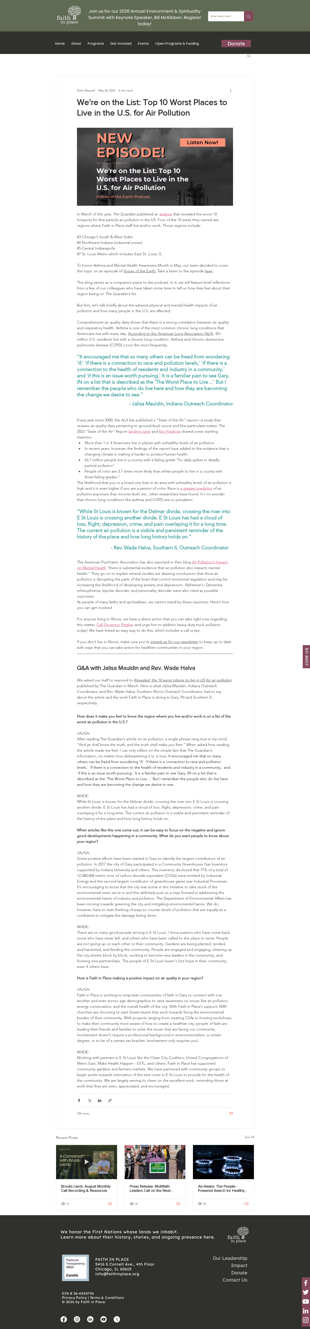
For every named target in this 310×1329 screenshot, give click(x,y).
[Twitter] (306, 1292)
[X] (117, 1319)
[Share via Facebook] (79, 1100)
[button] (95, 43)
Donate (239, 1273)
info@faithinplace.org (117, 1273)
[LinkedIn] (306, 1311)
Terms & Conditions (107, 1297)
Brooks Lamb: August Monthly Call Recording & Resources (86, 1188)
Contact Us (234, 1280)
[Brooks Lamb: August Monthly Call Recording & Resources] (86, 1162)
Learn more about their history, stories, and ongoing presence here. (138, 1237)
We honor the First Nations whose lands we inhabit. (119, 1231)
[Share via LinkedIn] (100, 1100)
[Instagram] (306, 1320)
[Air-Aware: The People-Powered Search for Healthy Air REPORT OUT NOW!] (223, 1162)
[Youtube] (103, 1319)
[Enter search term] (248, 16)
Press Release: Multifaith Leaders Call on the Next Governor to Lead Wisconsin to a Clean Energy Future (153, 1188)
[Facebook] (306, 1283)
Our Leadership (230, 1258)
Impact (239, 1265)
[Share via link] (110, 1100)
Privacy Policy (74, 1297)
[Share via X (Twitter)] (89, 1100)
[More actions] (230, 90)
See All (249, 1137)
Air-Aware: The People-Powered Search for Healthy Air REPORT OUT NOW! (221, 1188)
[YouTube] (306, 1301)
